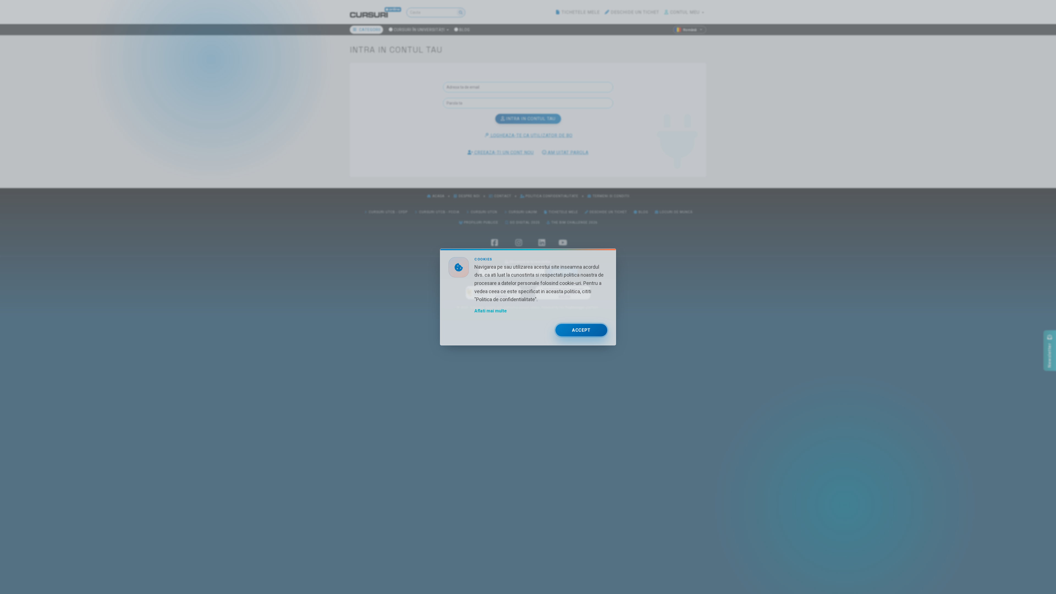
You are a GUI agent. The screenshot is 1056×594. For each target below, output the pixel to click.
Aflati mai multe (490, 311)
